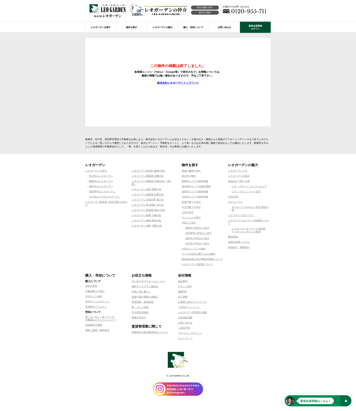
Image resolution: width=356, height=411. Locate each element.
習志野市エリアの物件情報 (196, 186)
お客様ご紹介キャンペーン (192, 302)
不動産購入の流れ (95, 291)
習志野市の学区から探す (198, 233)
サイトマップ (185, 338)
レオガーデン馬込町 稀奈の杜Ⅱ (148, 170)
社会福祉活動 (185, 317)
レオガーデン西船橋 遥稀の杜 (148, 176)
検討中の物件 (205, 12)
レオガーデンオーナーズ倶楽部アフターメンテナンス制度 (249, 230)
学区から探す (189, 222)
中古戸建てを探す (191, 207)
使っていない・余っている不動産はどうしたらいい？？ (101, 318)
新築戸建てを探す (191, 202)
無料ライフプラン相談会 (145, 286)
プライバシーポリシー (190, 333)
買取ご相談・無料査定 (97, 330)
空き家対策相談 (140, 312)
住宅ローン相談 (93, 296)
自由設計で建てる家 (239, 181)
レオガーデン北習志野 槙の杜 (148, 199)
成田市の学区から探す (197, 238)
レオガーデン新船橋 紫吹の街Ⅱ (148, 210)
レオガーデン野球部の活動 (192, 312)
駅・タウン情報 (140, 307)
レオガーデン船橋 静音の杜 (146, 220)
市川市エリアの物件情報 (195, 196)
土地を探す (188, 212)
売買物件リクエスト (96, 306)
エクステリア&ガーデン (241, 215)
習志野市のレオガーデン (102, 191)
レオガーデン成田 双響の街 (146, 189)
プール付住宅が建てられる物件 (198, 254)
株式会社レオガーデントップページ (178, 82)
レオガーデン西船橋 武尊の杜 (148, 194)
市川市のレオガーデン (101, 176)
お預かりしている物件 (194, 248)
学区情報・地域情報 (142, 302)
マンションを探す (191, 217)
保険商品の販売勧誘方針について (150, 332)
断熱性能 (233, 236)
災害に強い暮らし (141, 291)
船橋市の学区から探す (197, 228)
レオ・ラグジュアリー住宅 (246, 191)
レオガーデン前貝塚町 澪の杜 (148, 205)
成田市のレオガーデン (101, 186)
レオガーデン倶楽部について (197, 264)
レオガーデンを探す (96, 170)
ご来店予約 (184, 328)
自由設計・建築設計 (239, 247)
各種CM (182, 291)
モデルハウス (235, 202)
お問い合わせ (185, 322)
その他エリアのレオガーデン (104, 196)
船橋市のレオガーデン (101, 181)
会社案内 (183, 281)
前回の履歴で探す (205, 7)
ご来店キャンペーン (189, 307)
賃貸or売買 (91, 286)
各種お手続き (139, 317)
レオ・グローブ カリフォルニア (249, 186)
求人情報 (183, 296)
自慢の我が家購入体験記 (145, 296)
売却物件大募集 (93, 325)
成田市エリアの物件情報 (195, 191)
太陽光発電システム (239, 242)
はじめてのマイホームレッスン (148, 281)
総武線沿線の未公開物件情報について (202, 259)
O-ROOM (233, 196)
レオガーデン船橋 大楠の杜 (146, 215)
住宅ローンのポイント (97, 301)
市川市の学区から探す (197, 243)
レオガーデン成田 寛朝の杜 (147, 225)
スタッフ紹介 (185, 286)
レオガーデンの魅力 (239, 176)
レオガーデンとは (237, 170)
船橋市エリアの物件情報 (195, 181)
